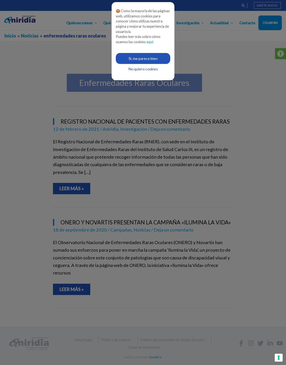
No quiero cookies (143, 69)
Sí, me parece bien (143, 58)
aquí (149, 42)
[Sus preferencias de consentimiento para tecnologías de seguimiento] (279, 358)
